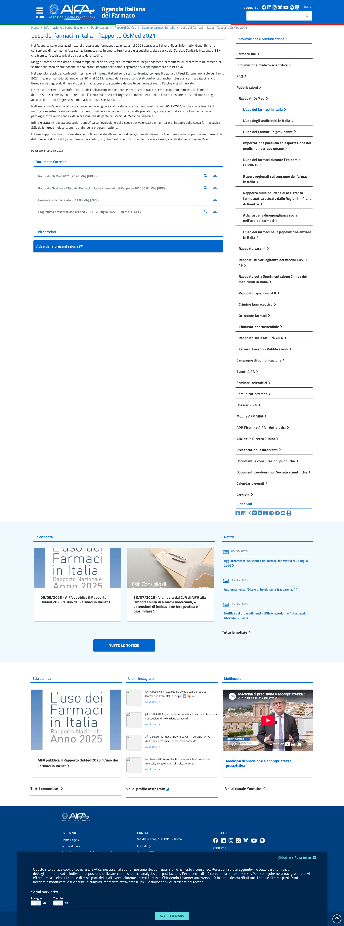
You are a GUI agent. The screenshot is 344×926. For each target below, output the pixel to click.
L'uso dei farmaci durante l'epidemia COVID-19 (271, 162)
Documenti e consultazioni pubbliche (266, 461)
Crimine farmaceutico (256, 304)
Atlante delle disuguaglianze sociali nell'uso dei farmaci (271, 217)
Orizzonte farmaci (253, 315)
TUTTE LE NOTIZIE (124, 645)
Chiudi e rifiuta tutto (295, 857)
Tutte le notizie (235, 632)
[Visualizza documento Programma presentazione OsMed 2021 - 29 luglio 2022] (208, 212)
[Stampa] (288, 513)
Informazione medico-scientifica (262, 65)
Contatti (143, 846)
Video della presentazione (57, 246)
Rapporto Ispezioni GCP (258, 293)
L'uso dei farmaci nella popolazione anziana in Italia (277, 234)
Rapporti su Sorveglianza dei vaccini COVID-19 (273, 262)
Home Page (70, 839)
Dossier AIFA (247, 405)
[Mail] (283, 513)
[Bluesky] (255, 513)
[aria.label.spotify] (262, 840)
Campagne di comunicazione (259, 360)
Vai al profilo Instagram (147, 789)
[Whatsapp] (265, 513)
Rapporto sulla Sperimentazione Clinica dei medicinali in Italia (273, 279)
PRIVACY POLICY (239, 873)
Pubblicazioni (100, 27)
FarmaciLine (246, 54)
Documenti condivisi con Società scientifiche (272, 472)
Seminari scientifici (252, 382)
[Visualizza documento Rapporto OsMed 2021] (208, 176)
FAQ (240, 76)
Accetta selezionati (172, 915)
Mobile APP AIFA (250, 416)
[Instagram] (249, 513)
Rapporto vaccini (252, 248)
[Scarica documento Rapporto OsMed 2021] (218, 176)
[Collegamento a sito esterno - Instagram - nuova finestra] (275, 7)
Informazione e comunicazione (64, 27)
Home (35, 27)
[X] (260, 513)
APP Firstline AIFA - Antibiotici (261, 427)
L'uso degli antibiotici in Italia (267, 120)
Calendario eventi (250, 483)
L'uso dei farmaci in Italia (158, 27)
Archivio (243, 494)
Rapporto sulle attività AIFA (261, 338)
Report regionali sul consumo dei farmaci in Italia (275, 179)
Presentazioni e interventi (257, 450)
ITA (306, 7)
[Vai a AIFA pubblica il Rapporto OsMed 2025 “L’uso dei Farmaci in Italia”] (76, 719)
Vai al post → (152, 702)
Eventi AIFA (246, 371)
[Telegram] (277, 513)
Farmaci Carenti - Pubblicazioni (264, 349)
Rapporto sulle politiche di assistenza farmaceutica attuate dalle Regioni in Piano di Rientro (277, 198)
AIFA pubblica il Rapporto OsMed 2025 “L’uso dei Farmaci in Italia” (78, 763)
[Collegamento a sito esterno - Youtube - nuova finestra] (286, 7)
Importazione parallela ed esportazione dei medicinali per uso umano (277, 145)
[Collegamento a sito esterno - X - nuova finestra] (297, 7)
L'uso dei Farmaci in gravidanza (268, 131)
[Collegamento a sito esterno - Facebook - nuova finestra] (264, 7)
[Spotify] (271, 513)
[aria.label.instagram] (232, 840)
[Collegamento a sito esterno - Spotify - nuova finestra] (292, 7)
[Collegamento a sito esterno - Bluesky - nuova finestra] (280, 7)
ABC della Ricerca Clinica (256, 438)
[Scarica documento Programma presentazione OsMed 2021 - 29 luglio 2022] (218, 212)
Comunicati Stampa (252, 394)
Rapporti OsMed (125, 27)
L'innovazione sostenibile (259, 326)
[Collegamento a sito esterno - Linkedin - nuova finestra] (270, 7)
